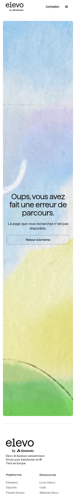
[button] (66, 6)
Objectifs (11, 487)
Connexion (52, 6)
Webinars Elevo (48, 492)
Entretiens (12, 482)
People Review (15, 492)
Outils (42, 487)
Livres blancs (47, 482)
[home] (13, 6)
